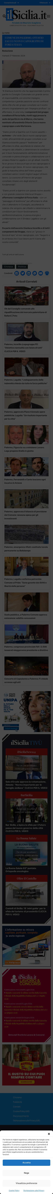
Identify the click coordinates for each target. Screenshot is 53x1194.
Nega (26, 1173)
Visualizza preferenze (26, 1183)
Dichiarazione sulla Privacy (34, 1190)
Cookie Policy (14, 1190)
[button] (49, 1134)
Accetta (27, 1162)
